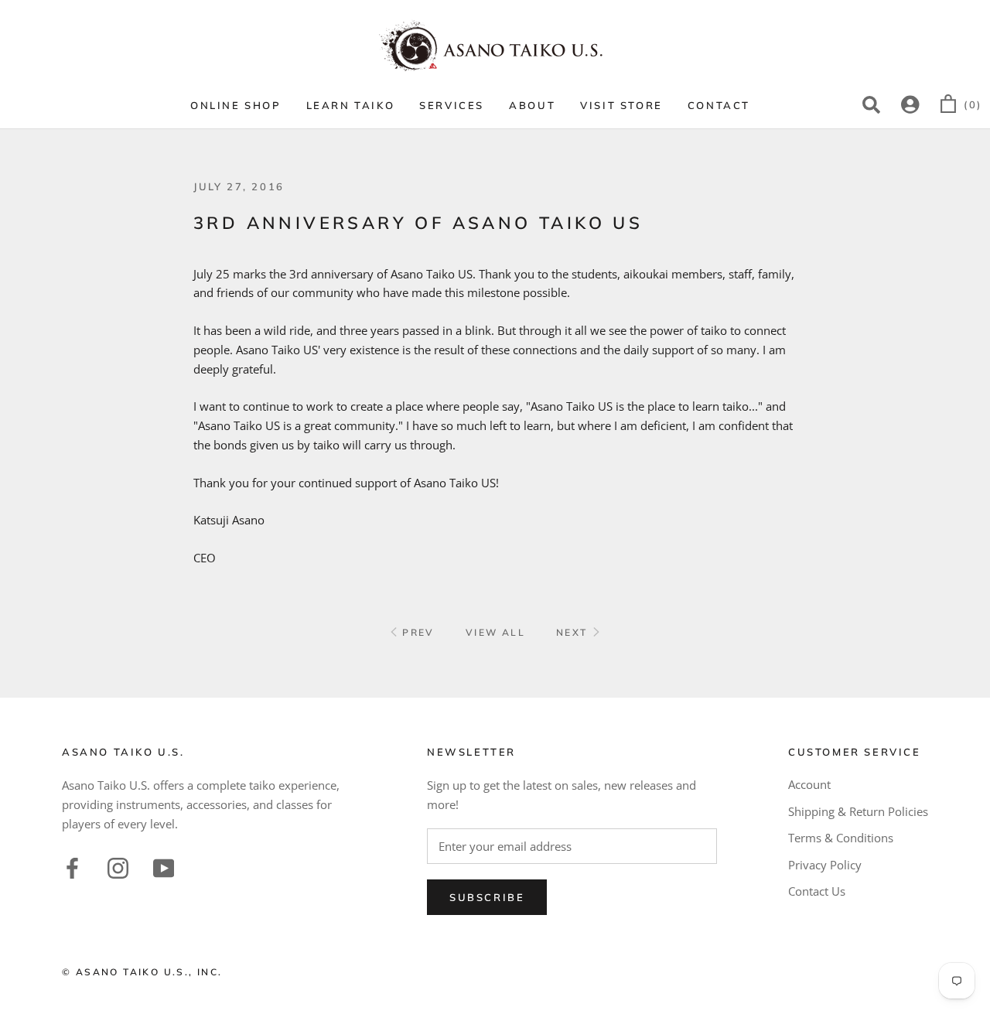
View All (495, 632)
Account (809, 784)
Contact (719, 105)
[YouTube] (163, 865)
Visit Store (621, 105)
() (973, 104)
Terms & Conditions (840, 837)
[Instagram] (118, 865)
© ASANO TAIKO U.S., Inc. (142, 972)
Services (451, 105)
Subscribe (486, 897)
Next (574, 632)
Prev (416, 632)
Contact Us (816, 891)
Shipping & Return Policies (858, 811)
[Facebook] (72, 865)
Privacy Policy (825, 864)
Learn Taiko (350, 105)
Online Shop (236, 105)
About (532, 105)
